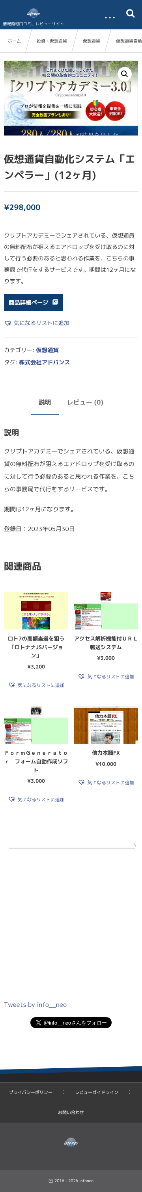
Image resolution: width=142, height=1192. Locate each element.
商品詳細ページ (29, 302)
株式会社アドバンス (44, 362)
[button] (125, 74)
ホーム (14, 41)
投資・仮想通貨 (52, 41)
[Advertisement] (71, 922)
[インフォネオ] (33, 13)
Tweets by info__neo (35, 1005)
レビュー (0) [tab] (85, 402)
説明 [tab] (45, 402)
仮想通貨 (91, 41)
